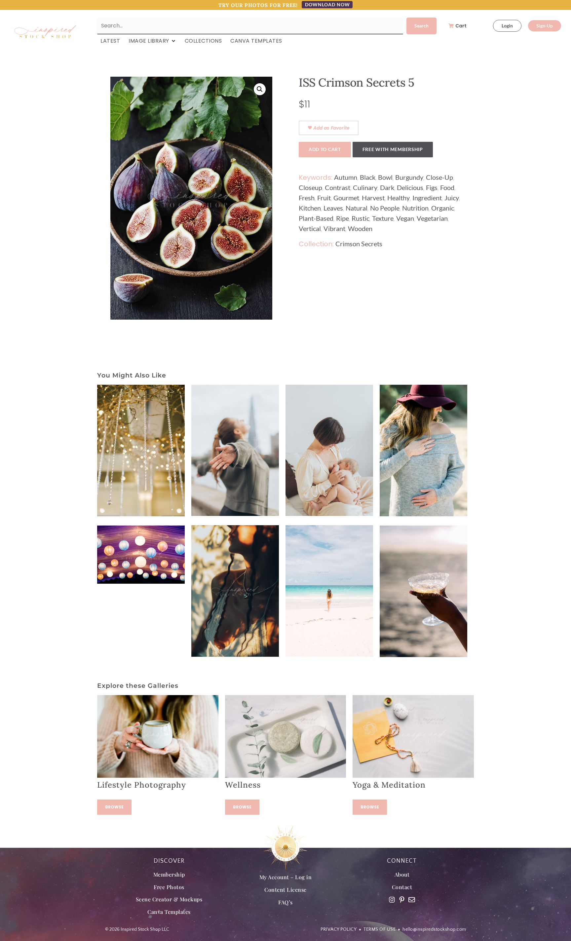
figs (432, 187)
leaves (333, 208)
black (367, 177)
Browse (114, 807)
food (447, 187)
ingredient (427, 198)
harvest (373, 198)
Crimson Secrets (358, 244)
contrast (337, 187)
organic (442, 208)
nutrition (415, 208)
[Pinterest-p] (402, 899)
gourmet (346, 198)
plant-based (316, 218)
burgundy (409, 177)
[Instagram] (392, 899)
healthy (398, 198)
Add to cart (325, 149)
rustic (360, 218)
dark (387, 187)
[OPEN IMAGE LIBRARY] (173, 41)
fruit (324, 198)
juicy (451, 198)
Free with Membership (392, 149)
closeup (310, 187)
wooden (360, 228)
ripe (342, 218)
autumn (345, 177)
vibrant (334, 228)
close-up (439, 177)
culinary (365, 187)
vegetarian (432, 218)
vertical (310, 228)
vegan (405, 218)
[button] (260, 89)
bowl (385, 177)
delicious (410, 187)
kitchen (310, 208)
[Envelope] (411, 899)
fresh (307, 198)
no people (385, 208)
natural (356, 208)
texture (383, 218)
